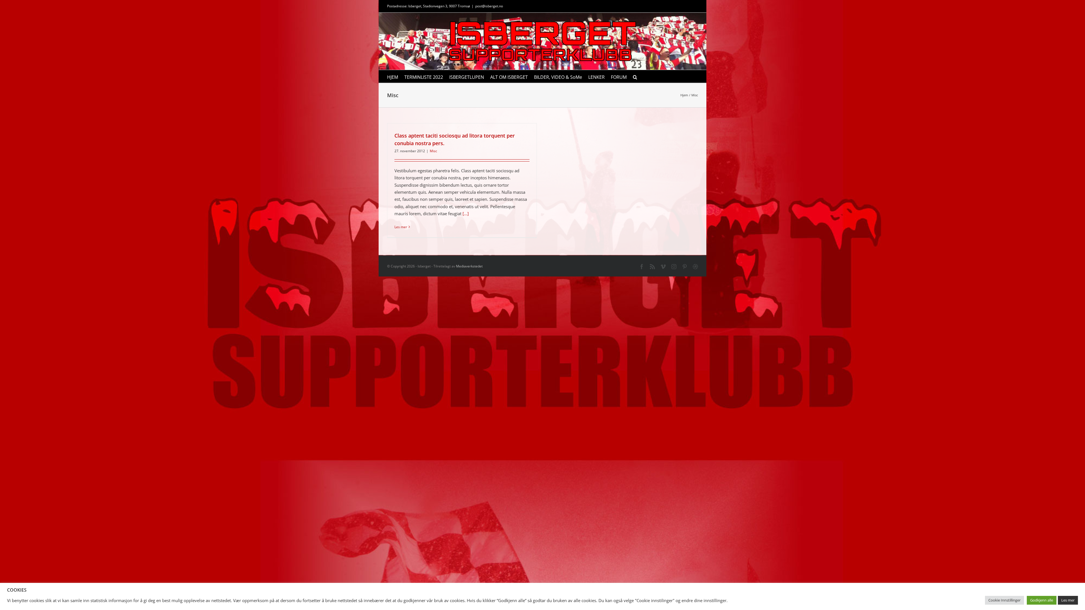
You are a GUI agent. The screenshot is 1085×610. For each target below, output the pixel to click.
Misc (433, 151)
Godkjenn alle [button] (1041, 600)
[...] (466, 213)
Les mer (400, 227)
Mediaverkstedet (469, 266)
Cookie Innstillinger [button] (1004, 600)
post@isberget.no (489, 6)
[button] (635, 76)
